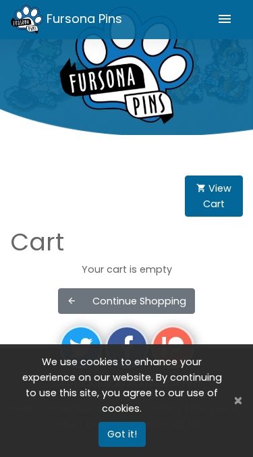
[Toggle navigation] (224, 19)
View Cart (217, 196)
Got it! (122, 434)
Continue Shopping (139, 301)
